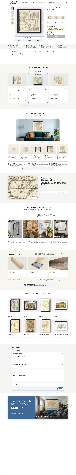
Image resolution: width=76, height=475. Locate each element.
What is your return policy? (17, 380)
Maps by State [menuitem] (27, 2)
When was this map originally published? (19, 356)
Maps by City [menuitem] (33, 2)
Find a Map (14, 407)
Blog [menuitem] (45, 2)
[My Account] (64, 2)
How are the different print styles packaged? (19, 375)
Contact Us (60, 388)
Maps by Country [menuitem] (21, 2)
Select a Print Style (56, 36)
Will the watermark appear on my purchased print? (20, 364)
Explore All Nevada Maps (38, 339)
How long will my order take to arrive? (18, 372)
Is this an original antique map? (18, 361)
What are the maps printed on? (17, 367)
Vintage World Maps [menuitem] (40, 2)
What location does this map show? (18, 353)
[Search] (61, 3)
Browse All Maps (21, 407)
